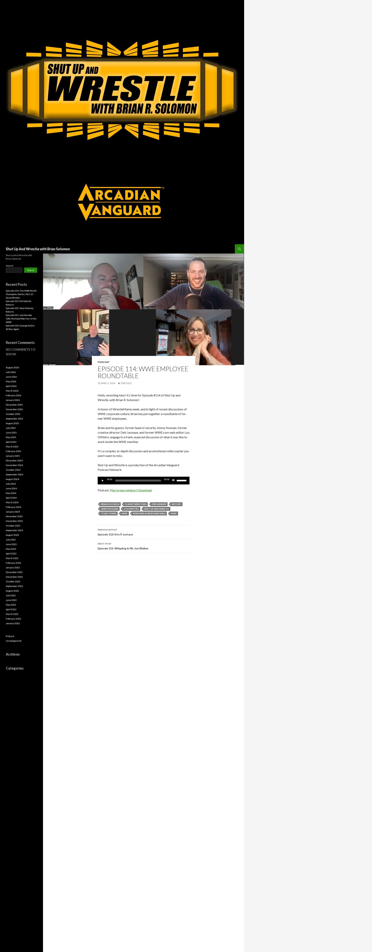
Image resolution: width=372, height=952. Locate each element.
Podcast (104, 362)
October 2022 (13, 581)
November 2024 (14, 465)
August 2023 (12, 534)
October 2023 (13, 525)
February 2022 (13, 618)
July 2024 (11, 483)
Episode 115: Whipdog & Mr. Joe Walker (123, 546)
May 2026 (11, 381)
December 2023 (14, 516)
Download (145, 490)
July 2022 (11, 595)
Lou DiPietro (131, 509)
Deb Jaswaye (159, 504)
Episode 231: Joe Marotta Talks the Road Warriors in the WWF (21, 319)
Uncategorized (13, 640)
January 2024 (13, 511)
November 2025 (14, 409)
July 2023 (11, 539)
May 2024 (11, 493)
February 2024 (13, 507)
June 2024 (11, 488)
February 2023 (13, 562)
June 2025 (11, 432)
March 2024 (12, 502)
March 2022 (12, 614)
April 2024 (11, 497)
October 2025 (13, 414)
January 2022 (13, 623)
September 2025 (14, 418)
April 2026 (11, 386)
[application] (143, 480)
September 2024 (14, 474)
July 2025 (11, 427)
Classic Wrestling (135, 504)
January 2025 (13, 455)
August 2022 (12, 590)
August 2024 (12, 479)
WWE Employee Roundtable (149, 513)
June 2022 (11, 600)
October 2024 (13, 469)
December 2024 (14, 460)
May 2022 (11, 604)
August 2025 (12, 423)
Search (9, 265)
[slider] (182, 480)
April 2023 (11, 553)
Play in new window (123, 490)
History (176, 504)
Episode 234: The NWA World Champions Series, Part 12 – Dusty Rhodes (21, 294)
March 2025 (12, 446)
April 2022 (11, 609)
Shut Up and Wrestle (156, 509)
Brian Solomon (110, 504)
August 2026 (12, 367)
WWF (174, 513)
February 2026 (13, 395)
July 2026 (11, 372)
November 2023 (14, 521)
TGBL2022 (126, 383)
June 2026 (11, 376)
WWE (124, 513)
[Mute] (174, 480)
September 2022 (14, 586)
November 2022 (14, 576)
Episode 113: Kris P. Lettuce (115, 532)
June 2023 (11, 544)
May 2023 (11, 548)
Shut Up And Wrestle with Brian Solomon (38, 249)
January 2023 (13, 567)
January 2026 (13, 400)
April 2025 (11, 441)
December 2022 (14, 572)
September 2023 (14, 530)
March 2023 (12, 558)
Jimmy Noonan (109, 509)
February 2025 (13, 451)
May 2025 (11, 437)
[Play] (103, 480)
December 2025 (14, 404)
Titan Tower (108, 513)
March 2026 (12, 390)
